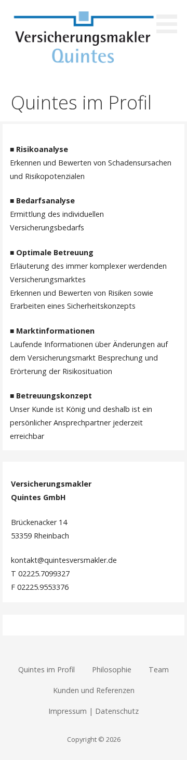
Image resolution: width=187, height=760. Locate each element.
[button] (170, 18)
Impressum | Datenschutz (93, 711)
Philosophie (111, 669)
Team (159, 669)
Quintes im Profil (46, 669)
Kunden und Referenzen (94, 690)
